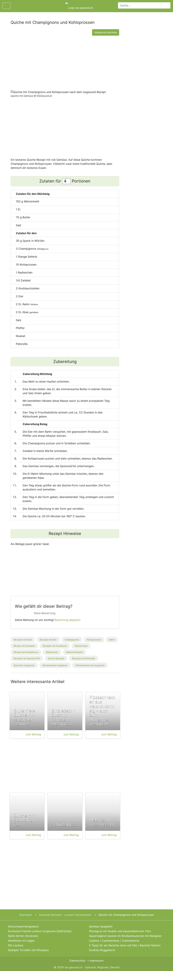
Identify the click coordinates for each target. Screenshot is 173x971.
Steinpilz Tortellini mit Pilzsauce (28, 950)
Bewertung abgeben (67, 620)
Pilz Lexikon (15, 945)
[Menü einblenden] (6, 6)
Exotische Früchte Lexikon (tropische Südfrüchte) (39, 931)
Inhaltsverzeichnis (105, 32)
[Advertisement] (65, 62)
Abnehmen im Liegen (21, 940)
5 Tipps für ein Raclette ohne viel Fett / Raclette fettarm (124, 945)
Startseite (25, 914)
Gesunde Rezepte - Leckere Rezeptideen (65, 914)
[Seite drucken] (16, 6)
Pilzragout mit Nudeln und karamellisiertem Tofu (120, 931)
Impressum (97, 960)
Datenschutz (77, 960)
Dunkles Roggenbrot (102, 950)
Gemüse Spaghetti (101, 926)
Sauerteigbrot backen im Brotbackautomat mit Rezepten (125, 936)
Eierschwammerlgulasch (23, 926)
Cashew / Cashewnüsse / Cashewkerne (114, 940)
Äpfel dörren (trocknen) (23, 936)
